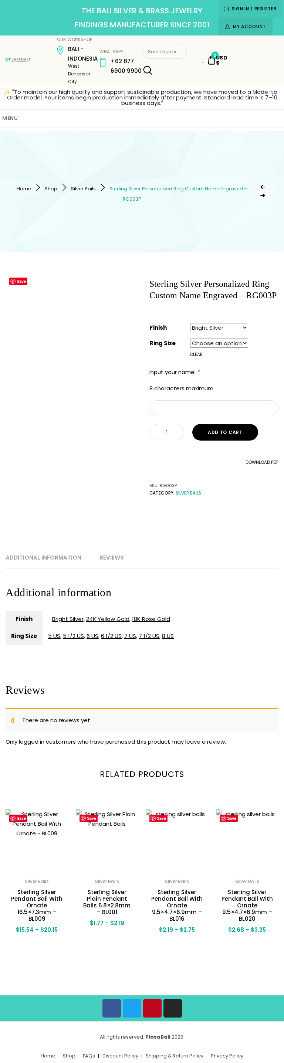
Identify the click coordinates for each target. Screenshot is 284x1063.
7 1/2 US (149, 636)
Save (21, 281)
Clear (196, 354)
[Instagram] (172, 1008)
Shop (51, 189)
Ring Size (163, 343)
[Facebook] (111, 1008)
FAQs (89, 1055)
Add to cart (225, 432)
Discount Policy (120, 1055)
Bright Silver (68, 619)
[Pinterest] (152, 1008)
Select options (37, 949)
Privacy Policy (227, 1055)
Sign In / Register (254, 9)
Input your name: (174, 372)
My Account (249, 26)
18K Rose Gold (151, 619)
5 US (54, 636)
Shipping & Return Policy (174, 1055)
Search (147, 70)
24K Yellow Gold (107, 619)
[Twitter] (132, 1008)
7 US (130, 636)
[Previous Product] (263, 187)
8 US (168, 636)
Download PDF (261, 462)
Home (24, 189)
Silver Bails (83, 189)
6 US (92, 636)
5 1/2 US (73, 636)
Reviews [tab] (111, 557)
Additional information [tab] (43, 557)
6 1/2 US (111, 636)
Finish (158, 328)
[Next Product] (263, 195)
